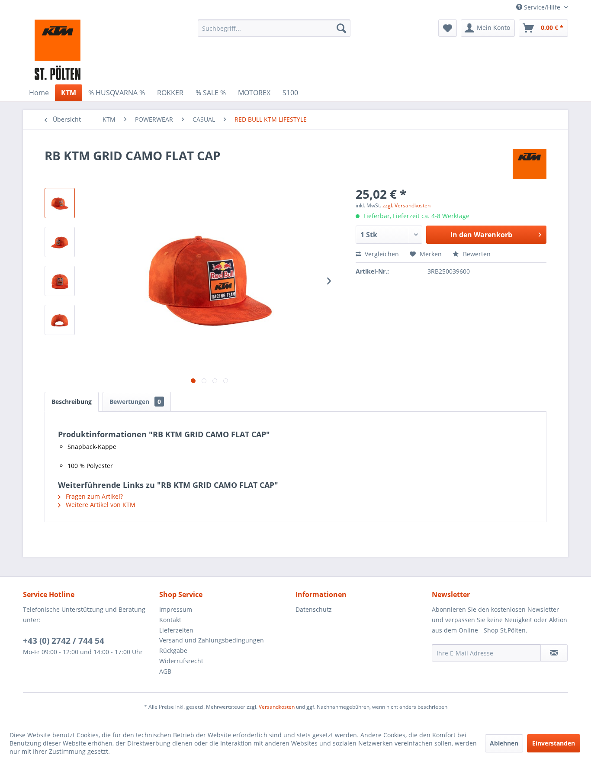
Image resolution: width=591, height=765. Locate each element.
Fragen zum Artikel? (93, 496)
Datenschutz (314, 609)
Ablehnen (504, 743)
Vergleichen (381, 254)
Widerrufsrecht (181, 661)
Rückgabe (173, 650)
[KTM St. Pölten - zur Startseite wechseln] (57, 49)
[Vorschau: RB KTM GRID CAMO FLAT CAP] (60, 203)
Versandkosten (277, 706)
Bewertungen (135, 401)
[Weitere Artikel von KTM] (529, 164)
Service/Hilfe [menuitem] (542, 7)
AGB (165, 671)
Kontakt (170, 620)
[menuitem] (274, 28)
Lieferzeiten (176, 630)
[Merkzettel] (447, 28)
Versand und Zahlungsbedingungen (211, 640)
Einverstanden (553, 743)
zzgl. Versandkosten (406, 205)
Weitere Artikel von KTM (99, 504)
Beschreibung (71, 401)
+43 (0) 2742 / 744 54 (63, 640)
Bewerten (476, 254)
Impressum (175, 609)
